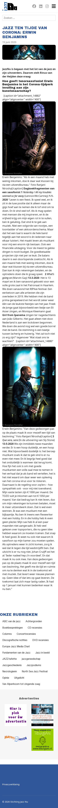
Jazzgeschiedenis (12, 665)
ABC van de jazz (11, 621)
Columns (7, 634)
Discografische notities (14, 640)
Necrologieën (9, 671)
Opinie (5, 677)
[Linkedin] (40, 6)
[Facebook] (34, 6)
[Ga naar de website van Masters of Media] (16, 740)
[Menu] (54, 6)
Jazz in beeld (42, 652)
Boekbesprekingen (12, 627)
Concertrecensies (26, 634)
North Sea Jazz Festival (34, 671)
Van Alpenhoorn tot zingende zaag (21, 684)
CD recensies (35, 627)
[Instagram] (47, 6)
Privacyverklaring (10, 784)
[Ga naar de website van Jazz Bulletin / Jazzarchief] (42, 715)
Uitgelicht (19, 677)
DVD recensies (40, 640)
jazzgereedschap (31, 658)
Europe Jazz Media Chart (16, 646)
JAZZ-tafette (9, 658)
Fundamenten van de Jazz (16, 652)
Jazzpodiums (34, 665)
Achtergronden (34, 621)
